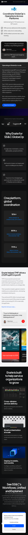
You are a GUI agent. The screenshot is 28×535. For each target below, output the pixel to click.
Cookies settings (14, 522)
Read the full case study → (9, 307)
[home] (5, 1)
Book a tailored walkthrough (19, 1)
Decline (14, 529)
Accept (14, 525)
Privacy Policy (11, 518)
